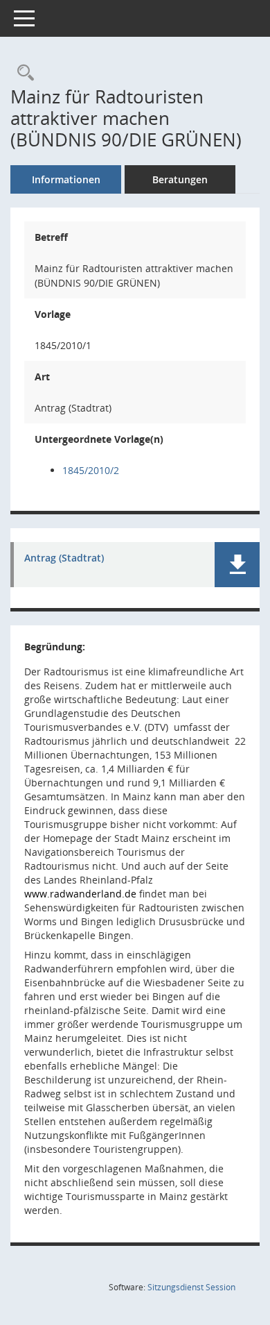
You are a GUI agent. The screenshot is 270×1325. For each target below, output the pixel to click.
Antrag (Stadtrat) (64, 558)
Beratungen (180, 179)
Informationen (66, 179)
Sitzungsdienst (191, 1287)
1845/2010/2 (90, 470)
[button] (237, 564)
